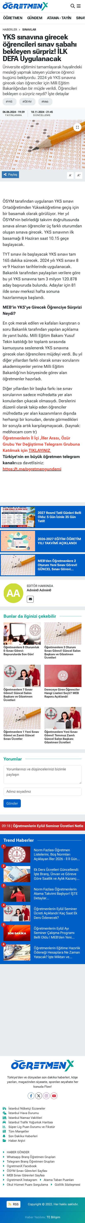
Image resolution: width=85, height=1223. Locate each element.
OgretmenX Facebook (22, 1166)
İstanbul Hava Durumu (23, 1113)
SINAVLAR (29, 29)
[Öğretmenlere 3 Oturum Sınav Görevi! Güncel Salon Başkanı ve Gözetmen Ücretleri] (63, 633)
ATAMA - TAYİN (59, 18)
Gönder (12, 803)
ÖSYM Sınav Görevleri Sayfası (27, 1171)
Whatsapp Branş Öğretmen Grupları (31, 1157)
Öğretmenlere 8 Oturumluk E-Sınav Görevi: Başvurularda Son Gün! (21, 651)
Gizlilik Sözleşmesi (67, 1184)
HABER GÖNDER (18, 1152)
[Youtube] (54, 1095)
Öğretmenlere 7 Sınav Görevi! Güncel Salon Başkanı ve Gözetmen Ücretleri (18, 694)
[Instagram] (46, 1095)
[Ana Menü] (79, 6)
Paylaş (12, 174)
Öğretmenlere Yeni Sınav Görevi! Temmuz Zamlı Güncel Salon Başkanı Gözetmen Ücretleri (61, 737)
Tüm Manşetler (18, 1131)
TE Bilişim (53, 1217)
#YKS (9, 101)
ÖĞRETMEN (12, 18)
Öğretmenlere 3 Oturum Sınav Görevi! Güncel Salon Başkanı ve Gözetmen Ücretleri (62, 652)
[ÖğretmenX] (25, 6)
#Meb (44, 101)
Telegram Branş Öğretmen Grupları (31, 1161)
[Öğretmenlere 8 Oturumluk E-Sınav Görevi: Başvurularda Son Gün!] (22, 633)
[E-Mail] (30, 599)
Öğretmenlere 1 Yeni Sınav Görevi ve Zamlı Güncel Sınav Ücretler (21, 735)
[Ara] (73, 6)
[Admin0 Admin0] (13, 593)
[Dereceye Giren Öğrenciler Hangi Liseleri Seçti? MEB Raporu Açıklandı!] (63, 675)
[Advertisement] (42, 1010)
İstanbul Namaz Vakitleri (25, 1118)
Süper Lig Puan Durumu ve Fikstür (31, 1127)
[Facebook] (31, 1095)
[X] (38, 1095)
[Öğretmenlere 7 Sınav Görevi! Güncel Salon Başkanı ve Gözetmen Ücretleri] (22, 675)
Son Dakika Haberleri (23, 1136)
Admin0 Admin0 (39, 590)
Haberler (10, 29)
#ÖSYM (26, 101)
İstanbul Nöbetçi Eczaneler (26, 1108)
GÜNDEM (34, 18)
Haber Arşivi (16, 1141)
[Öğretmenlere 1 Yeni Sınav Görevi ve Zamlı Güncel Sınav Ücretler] (22, 718)
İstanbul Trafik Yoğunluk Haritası (30, 1122)
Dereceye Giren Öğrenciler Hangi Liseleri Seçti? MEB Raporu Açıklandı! (62, 693)
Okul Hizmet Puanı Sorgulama (27, 1184)
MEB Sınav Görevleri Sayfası (26, 1175)
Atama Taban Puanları (59, 1180)
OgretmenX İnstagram (22, 1180)
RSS (15, 1204)
